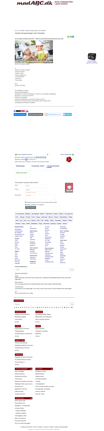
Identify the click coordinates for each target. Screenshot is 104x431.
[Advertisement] (44, 17)
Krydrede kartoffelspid (40, 379)
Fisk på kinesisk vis (20, 362)
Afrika (61, 242)
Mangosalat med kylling (21, 376)
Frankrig (62, 247)
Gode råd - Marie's (40, 394)
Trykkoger (32, 239)
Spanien (62, 257)
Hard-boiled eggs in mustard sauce (23, 333)
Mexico (62, 254)
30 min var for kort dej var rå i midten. (24, 293)
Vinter (16, 245)
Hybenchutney (18, 379)
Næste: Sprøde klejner (66, 154)
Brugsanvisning (19, 227)
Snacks (47, 244)
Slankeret (62, 232)
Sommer (17, 242)
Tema (16, 247)
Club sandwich (18, 319)
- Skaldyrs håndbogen (20, 410)
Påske (16, 258)
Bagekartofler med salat (21, 389)
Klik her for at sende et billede (22, 64)
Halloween (17, 263)
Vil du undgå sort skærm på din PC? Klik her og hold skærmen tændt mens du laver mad (39, 39)
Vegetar (62, 238)
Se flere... (17, 322)
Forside (22, 30)
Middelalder (63, 255)
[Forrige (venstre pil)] (68, 36)
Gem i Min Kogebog (20, 114)
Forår (16, 240)
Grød (46, 235)
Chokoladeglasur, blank (20, 415)
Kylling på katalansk (20, 374)
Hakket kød (33, 263)
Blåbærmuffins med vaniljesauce (43, 317)
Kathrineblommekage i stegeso (43, 314)
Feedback (68, 114)
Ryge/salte (32, 257)
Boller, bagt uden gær (20, 400)
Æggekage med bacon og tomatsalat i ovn (24, 357)
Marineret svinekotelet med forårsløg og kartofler (24, 381)
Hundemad (32, 243)
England (62, 245)
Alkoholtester (18, 229)
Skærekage (63, 226)
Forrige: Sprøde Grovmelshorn (24, 154)
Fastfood (47, 230)
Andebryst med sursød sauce (22, 314)
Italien (61, 252)
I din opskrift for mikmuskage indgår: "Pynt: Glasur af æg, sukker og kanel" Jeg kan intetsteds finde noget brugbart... (43, 288)
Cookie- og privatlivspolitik (61, 427)
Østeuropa (62, 262)
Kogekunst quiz (19, 236)
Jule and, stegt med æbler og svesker (44, 386)
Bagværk (47, 251)
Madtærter (47, 258)
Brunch (47, 228)
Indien (61, 250)
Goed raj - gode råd (40, 391)
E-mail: (17, 189)
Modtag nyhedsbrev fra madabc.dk (35, 204)
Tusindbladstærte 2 (40, 384)
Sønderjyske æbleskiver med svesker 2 (24, 345)
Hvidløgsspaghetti (19, 331)
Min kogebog (18, 232)
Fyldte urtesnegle (19, 391)
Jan (16, 291)
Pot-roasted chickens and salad (23, 359)
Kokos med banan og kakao (42, 319)
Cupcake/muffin (49, 253)
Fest (16, 253)
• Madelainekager (20, 166)
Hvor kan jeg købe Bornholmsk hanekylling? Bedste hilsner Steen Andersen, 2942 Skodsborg (38, 284)
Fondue (32, 234)
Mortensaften (33, 228)
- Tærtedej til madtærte (20, 413)
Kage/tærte (47, 255)
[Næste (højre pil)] (70, 36)
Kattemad (32, 245)
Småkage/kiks (63, 228)
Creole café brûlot (39, 328)
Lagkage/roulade (49, 256)
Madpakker (48, 238)
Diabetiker (62, 236)
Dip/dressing (48, 237)
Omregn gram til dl (19, 234)
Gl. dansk (17, 249)
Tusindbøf (37, 381)
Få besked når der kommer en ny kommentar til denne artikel (41, 202)
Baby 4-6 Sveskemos (20, 418)
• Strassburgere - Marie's (37, 166)
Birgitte (16, 276)
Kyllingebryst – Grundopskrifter (22, 405)
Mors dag (17, 260)
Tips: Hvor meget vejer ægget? (22, 423)
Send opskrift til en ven (54, 114)
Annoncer (46, 427)
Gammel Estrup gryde (20, 420)
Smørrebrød (48, 242)
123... (72, 307)
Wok (31, 238)
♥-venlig (62, 234)
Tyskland (62, 259)
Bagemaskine (48, 250)
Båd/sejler (32, 249)
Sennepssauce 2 (19, 386)
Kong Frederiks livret (20, 403)
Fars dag (17, 261)
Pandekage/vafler (49, 262)
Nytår (16, 254)
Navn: (16, 185)
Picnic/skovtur (33, 253)
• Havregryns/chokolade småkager (53, 166)
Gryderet (47, 233)
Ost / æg (47, 240)
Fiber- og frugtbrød (19, 371)
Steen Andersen (19, 282)
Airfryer (32, 232)
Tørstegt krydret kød (20, 394)
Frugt (46, 232)
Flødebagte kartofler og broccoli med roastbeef (24, 384)
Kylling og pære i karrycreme (22, 328)
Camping (32, 251)
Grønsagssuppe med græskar (42, 389)
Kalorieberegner (19, 231)
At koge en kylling (19, 408)
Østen (61, 261)
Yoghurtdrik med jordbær (41, 331)
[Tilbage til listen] (48, 154)
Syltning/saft (33, 259)
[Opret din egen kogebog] (69, 188)
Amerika (62, 243)
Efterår (16, 243)
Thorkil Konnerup (19, 287)
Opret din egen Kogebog (35, 114)
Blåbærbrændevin (39, 374)
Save (23, 111)
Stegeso (32, 236)
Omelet (47, 260)
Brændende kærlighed (20, 317)
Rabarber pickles (39, 376)
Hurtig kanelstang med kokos (22, 348)
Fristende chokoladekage (21, 342)
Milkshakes (38, 333)
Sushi (46, 245)
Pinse (16, 256)
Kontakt (52, 427)
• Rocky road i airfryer (21, 173)
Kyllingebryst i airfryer (40, 371)
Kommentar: (18, 195)
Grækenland (63, 249)
